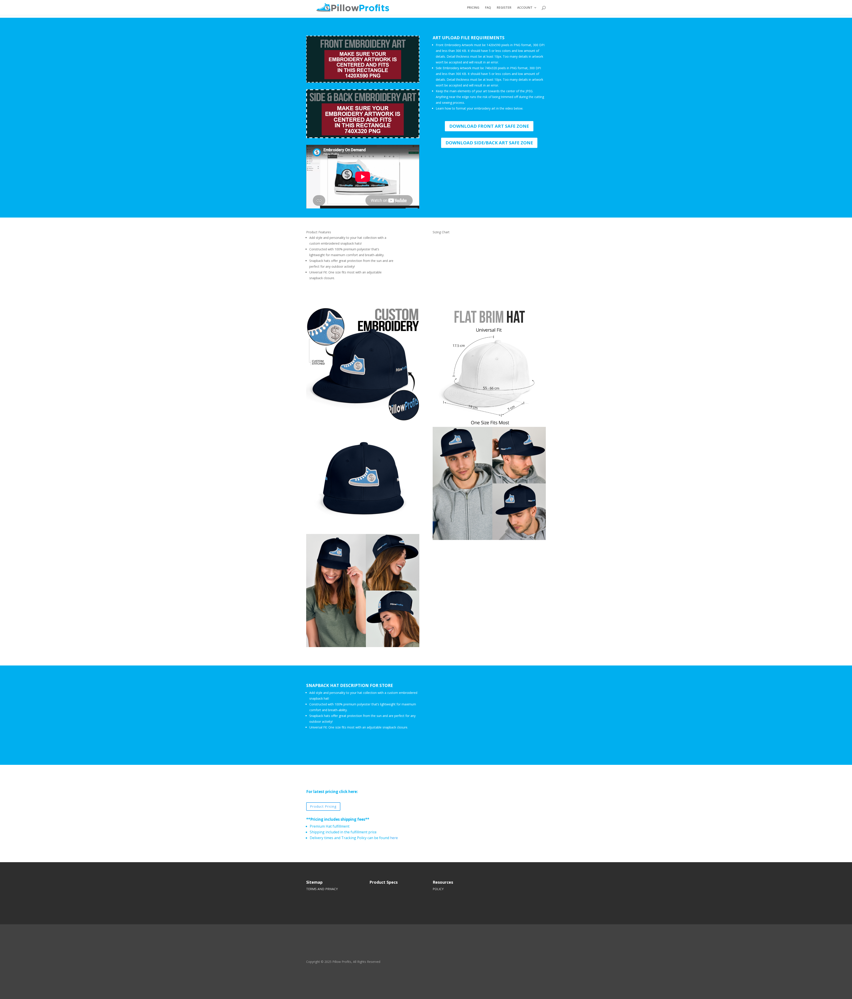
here (394, 837)
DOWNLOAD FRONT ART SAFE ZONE (489, 126)
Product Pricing (323, 806)
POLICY (438, 889)
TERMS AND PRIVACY (322, 889)
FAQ (488, 8)
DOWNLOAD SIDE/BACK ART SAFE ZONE (489, 143)
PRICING (473, 8)
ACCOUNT (524, 8)
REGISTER (504, 8)
